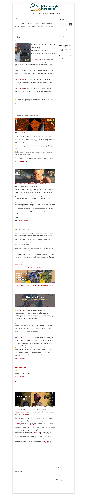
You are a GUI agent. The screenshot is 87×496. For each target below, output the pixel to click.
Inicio (28, 13)
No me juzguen (61, 53)
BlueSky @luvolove (18, 466)
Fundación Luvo (46, 488)
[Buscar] (70, 24)
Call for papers (18, 371)
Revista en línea (25, 358)
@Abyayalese (25, 132)
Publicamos (41, 13)
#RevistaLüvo (26, 414)
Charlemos (53, 13)
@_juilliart (22, 310)
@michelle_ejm (19, 412)
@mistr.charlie (27, 262)
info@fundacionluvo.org (33, 107)
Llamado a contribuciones (20, 367)
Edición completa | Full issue (21, 161)
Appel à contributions (19, 381)
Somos (47, 13)
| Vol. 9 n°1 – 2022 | (34, 267)
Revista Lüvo (36, 48)
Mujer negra (61, 58)
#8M (35, 408)
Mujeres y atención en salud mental (65, 55)
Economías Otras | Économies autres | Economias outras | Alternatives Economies (32, 308)
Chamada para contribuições (21, 376)
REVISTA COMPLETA (19, 264)
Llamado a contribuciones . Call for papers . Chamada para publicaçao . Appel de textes (33, 183)
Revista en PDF (18, 358)
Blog (58, 13)
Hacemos (34, 13)
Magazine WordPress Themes (40, 489)
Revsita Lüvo (21, 79)
